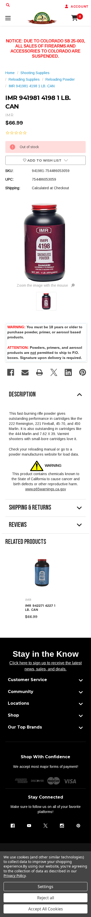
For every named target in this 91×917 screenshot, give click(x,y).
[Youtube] (29, 825)
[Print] (39, 372)
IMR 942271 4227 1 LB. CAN (40, 608)
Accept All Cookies (45, 909)
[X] (54, 372)
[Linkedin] (68, 372)
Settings (45, 886)
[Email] (25, 372)
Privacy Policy (15, 875)
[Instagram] (61, 825)
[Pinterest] (82, 372)
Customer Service (27, 679)
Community (20, 691)
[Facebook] (10, 372)
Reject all (45, 898)
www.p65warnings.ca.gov (45, 489)
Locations (18, 703)
